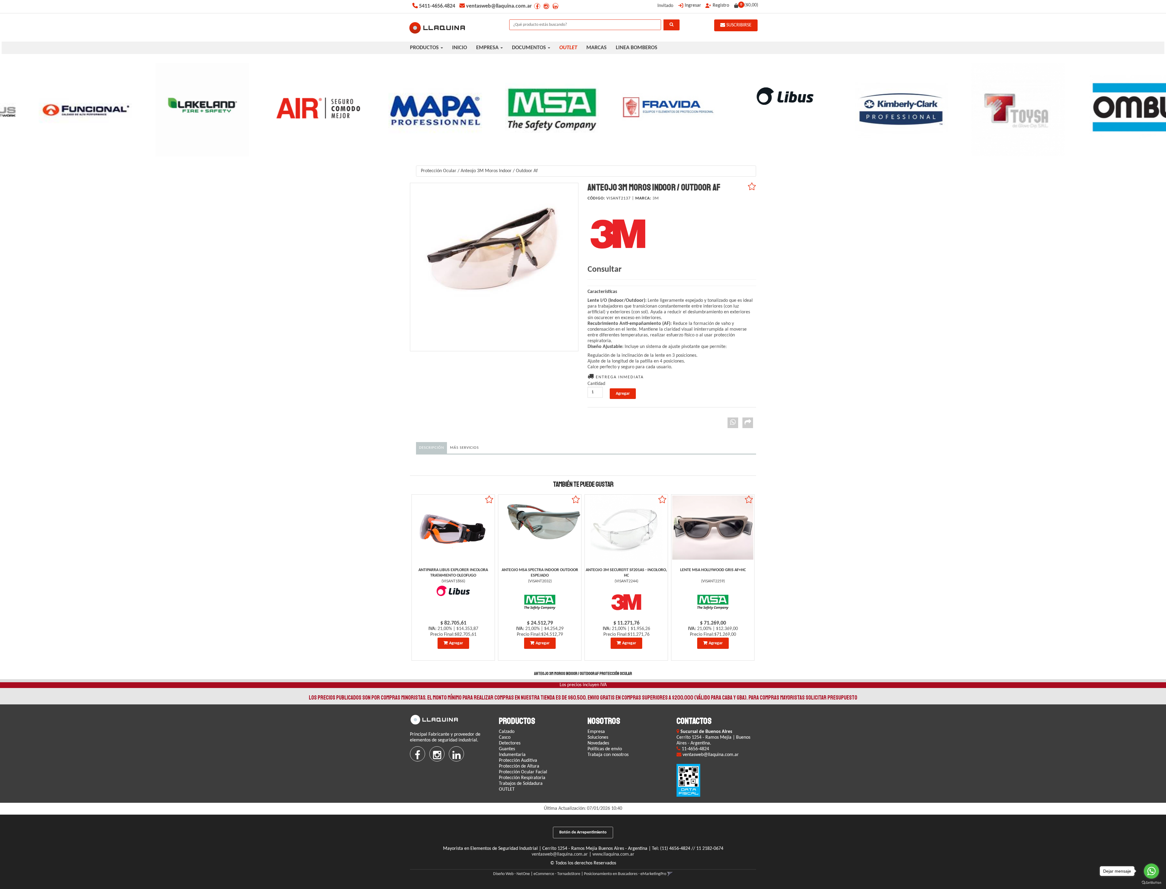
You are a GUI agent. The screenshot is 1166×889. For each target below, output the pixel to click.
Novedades (598, 743)
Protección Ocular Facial (523, 772)
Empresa (596, 731)
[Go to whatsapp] (1151, 871)
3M (656, 198)
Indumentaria (512, 754)
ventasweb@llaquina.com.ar (560, 854)
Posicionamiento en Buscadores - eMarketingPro (625, 874)
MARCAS (596, 48)
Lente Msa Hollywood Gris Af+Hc (713, 570)
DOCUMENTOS (529, 48)
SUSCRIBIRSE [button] (738, 25)
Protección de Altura (519, 766)
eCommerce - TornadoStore (557, 874)
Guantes (507, 749)
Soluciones (598, 737)
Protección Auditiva (518, 760)
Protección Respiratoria (522, 777)
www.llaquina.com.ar (613, 854)
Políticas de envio (605, 749)
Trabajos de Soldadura (521, 783)
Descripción (431, 448)
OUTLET (507, 789)
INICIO (459, 48)
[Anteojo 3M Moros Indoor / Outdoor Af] (494, 267)
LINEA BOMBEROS (636, 48)
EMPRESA (488, 48)
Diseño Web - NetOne (511, 874)
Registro (721, 5)
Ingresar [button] (693, 5)
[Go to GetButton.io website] (1151, 883)
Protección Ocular (438, 171)
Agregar (456, 643)
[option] (58, 109)
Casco (504, 737)
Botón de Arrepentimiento (583, 832)
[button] (670, 874)
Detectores (509, 743)
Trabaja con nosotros (608, 754)
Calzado (506, 731)
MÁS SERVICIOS (464, 448)
